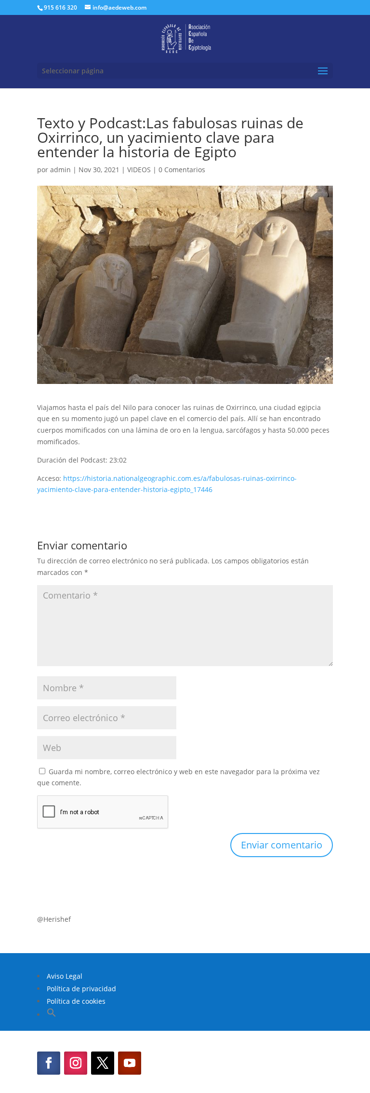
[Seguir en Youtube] (129, 1063)
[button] (51, 1014)
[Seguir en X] (102, 1063)
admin (60, 169)
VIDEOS (139, 169)
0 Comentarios (182, 169)
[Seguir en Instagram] (75, 1063)
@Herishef (54, 919)
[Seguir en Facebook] (48, 1063)
